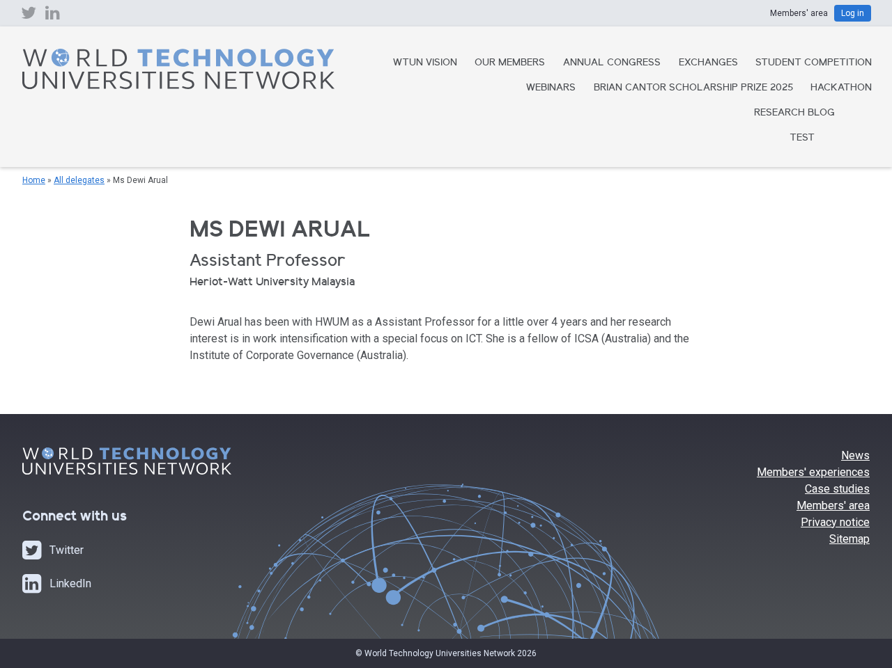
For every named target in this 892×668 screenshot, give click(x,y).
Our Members (510, 63)
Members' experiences (813, 472)
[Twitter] (28, 16)
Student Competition (813, 63)
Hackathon (841, 88)
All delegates (79, 180)
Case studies (837, 488)
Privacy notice (835, 522)
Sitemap (849, 539)
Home (33, 180)
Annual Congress (612, 63)
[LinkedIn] (52, 16)
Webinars (551, 88)
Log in (852, 13)
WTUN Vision (425, 63)
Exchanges (708, 63)
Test (802, 138)
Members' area (833, 505)
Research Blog (794, 113)
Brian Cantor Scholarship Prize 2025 (693, 88)
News (855, 455)
